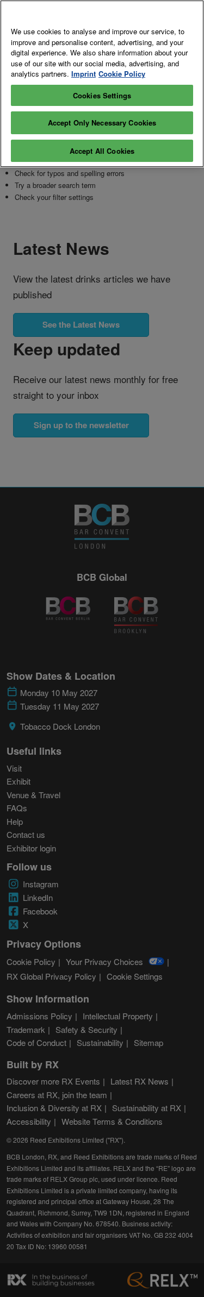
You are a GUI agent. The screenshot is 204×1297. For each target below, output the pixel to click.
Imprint (83, 73)
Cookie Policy (121, 73)
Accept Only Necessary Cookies (102, 122)
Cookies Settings (102, 95)
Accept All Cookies (102, 151)
